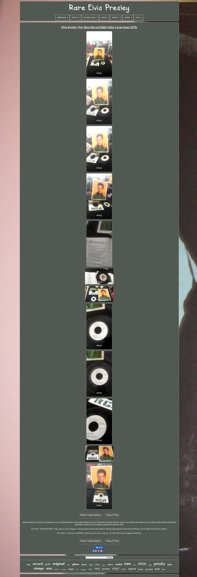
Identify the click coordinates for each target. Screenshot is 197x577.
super (150, 565)
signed (56, 569)
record (38, 564)
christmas (83, 569)
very (97, 568)
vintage (39, 568)
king (97, 564)
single (91, 565)
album (84, 564)
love (77, 569)
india (68, 565)
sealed (118, 564)
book (157, 569)
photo (75, 564)
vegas (123, 569)
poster (103, 565)
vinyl (115, 568)
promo (106, 568)
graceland (149, 569)
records (63, 569)
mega (71, 569)
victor (90, 569)
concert (132, 568)
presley (159, 564)
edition (110, 564)
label (169, 564)
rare (127, 563)
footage (140, 569)
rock (134, 565)
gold (47, 564)
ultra (163, 569)
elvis (142, 563)
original (59, 564)
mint (49, 568)
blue (28, 565)
